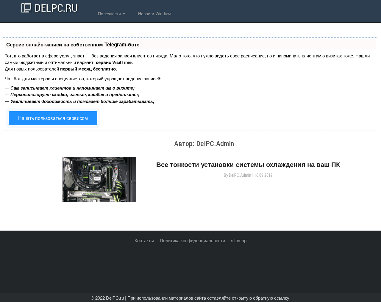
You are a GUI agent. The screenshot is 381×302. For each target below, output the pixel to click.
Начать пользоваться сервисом (53, 118)
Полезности (109, 13)
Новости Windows (154, 13)
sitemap (238, 240)
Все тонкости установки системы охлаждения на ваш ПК (248, 164)
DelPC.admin (240, 175)
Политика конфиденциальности (192, 240)
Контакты (144, 240)
